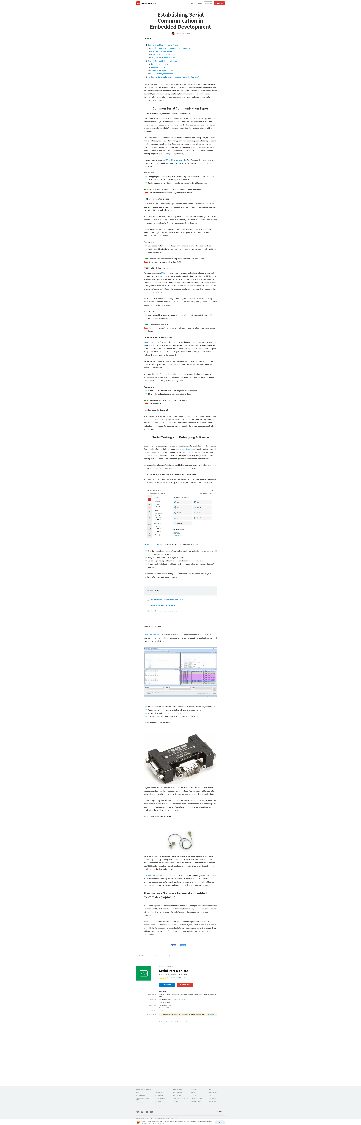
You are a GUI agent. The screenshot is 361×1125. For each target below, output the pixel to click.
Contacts (193, 1095)
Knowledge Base (159, 1092)
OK (220, 1122)
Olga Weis (178, 33)
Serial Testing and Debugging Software (163, 61)
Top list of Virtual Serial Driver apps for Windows (167, 600)
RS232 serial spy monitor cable (162, 73)
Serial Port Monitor (157, 67)
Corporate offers (140, 1095)
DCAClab (147, 875)
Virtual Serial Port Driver (159, 64)
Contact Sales (219, 3)
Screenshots (158, 1101)
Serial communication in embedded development (167, 956)
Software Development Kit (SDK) (142, 1099)
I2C (145, 203)
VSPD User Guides (159, 1095)
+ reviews (182, 978)
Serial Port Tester (177, 1095)
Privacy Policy (213, 1092)
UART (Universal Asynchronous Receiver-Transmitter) (171, 48)
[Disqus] (180, 1059)
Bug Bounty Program (196, 1101)
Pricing (200, 3)
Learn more (211, 1015)
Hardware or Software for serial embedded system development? (173, 77)
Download (208, 3)
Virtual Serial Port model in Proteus (163, 605)
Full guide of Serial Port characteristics (164, 611)
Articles (150, 956)
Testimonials (139, 1103)
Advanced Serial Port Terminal (180, 1098)
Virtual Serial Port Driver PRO (155, 544)
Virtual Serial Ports (141, 956)
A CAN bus (148, 342)
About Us (193, 1092)
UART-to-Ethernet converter (175, 160)
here (156, 1123)
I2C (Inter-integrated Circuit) (161, 51)
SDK (192, 3)
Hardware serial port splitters (162, 70)
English (220, 1111)
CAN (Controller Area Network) (162, 57)
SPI (162, 273)
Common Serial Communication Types (163, 45)
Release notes (181, 999)
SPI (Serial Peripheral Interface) (162, 54)
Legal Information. (172, 1118)
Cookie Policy (212, 1101)
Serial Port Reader (177, 1092)
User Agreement (213, 1098)
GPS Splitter (176, 1101)
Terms (210, 1095)
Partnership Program (196, 1098)
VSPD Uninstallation (160, 1098)
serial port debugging (185, 449)
